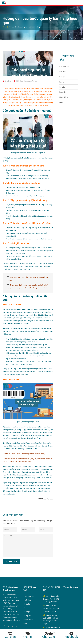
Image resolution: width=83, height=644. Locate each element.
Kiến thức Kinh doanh (23, 81)
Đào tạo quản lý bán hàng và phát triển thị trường (28, 454)
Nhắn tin (27, 636)
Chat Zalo (49, 636)
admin (9, 81)
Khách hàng (63, 97)
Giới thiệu (62, 72)
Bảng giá (62, 92)
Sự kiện (62, 87)
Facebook (71, 636)
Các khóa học (64, 67)
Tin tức (34, 81)
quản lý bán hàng (21, 296)
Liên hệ (62, 82)
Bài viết (62, 77)
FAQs (61, 102)
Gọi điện (10, 636)
